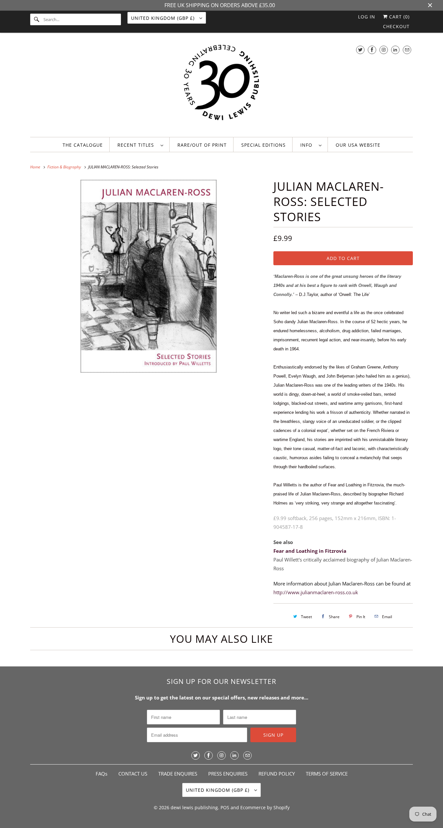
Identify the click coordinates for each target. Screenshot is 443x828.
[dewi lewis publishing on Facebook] (372, 49)
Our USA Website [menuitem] (358, 145)
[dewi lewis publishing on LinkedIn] (395, 49)
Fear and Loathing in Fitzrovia (309, 551)
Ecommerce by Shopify (265, 807)
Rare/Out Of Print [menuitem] (202, 145)
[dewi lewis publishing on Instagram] (383, 49)
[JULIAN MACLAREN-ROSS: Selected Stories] (148, 276)
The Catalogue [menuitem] (83, 145)
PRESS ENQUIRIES (227, 773)
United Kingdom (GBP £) (163, 18)
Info (308, 145)
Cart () (399, 17)
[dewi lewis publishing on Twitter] (360, 49)
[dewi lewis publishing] (221, 86)
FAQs (101, 773)
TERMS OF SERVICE (327, 773)
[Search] (36, 19)
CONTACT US (132, 773)
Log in (366, 17)
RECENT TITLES (137, 145)
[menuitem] (140, 144)
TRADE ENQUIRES (177, 773)
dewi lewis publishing (194, 807)
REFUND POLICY (276, 773)
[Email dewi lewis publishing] (407, 49)
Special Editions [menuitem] (263, 145)
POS (225, 807)
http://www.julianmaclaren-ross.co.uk (315, 592)
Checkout (396, 26)
